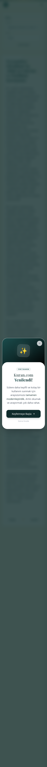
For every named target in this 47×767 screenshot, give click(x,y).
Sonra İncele (23, 421)
